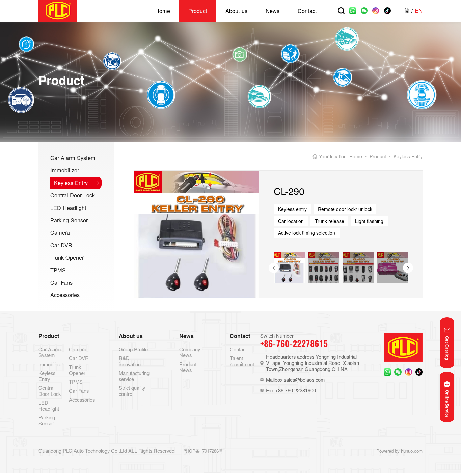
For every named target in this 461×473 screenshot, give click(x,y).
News (272, 11)
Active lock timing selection (306, 232)
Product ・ (381, 156)
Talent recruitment (242, 361)
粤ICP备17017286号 (203, 451)
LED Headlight (68, 207)
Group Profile (133, 349)
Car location (291, 221)
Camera (60, 232)
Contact (307, 11)
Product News (187, 367)
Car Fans (61, 282)
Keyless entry (292, 209)
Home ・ (358, 156)
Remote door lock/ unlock (345, 209)
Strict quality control (132, 390)
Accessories (65, 295)
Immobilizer (64, 170)
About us (236, 11)
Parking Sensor (69, 220)
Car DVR (61, 245)
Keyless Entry (71, 183)
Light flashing (369, 221)
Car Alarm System (73, 158)
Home (162, 11)
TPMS (58, 270)
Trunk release (329, 221)
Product (197, 11)
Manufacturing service (134, 375)
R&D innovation (130, 361)
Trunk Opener (67, 257)
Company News (189, 352)
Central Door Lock (72, 195)
